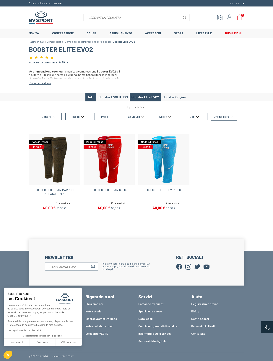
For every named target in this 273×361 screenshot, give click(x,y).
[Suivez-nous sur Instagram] (188, 266)
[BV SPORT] (41, 17)
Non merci (17, 342)
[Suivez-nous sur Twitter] (197, 266)
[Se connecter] (229, 17)
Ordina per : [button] (222, 116)
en (231, 3)
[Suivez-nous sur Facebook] (179, 266)
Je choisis (42, 342)
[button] (7, 354)
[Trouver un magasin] (220, 17)
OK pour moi (68, 342)
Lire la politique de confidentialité (24, 330)
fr (237, 3)
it (243, 3)
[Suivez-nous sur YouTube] (206, 266)
